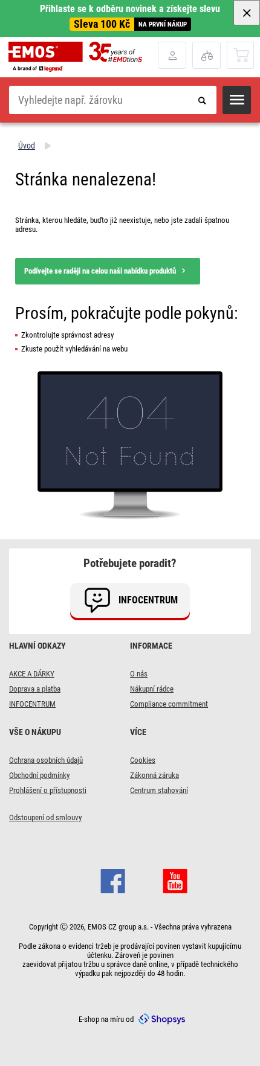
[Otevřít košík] (241, 54)
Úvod (26, 145)
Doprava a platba (34, 688)
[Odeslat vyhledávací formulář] (202, 100)
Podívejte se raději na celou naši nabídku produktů (100, 270)
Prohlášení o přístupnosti (47, 790)
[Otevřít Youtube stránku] (175, 879)
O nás (139, 673)
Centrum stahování (159, 790)
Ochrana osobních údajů (46, 760)
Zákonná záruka (154, 775)
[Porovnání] (206, 55)
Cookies (142, 760)
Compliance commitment (169, 703)
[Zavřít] (246, 12)
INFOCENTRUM (32, 703)
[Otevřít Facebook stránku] (113, 879)
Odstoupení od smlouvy (45, 817)
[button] (237, 100)
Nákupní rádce (152, 688)
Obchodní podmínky (39, 775)
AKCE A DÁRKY (31, 673)
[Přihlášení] (172, 55)
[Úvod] (83, 57)
